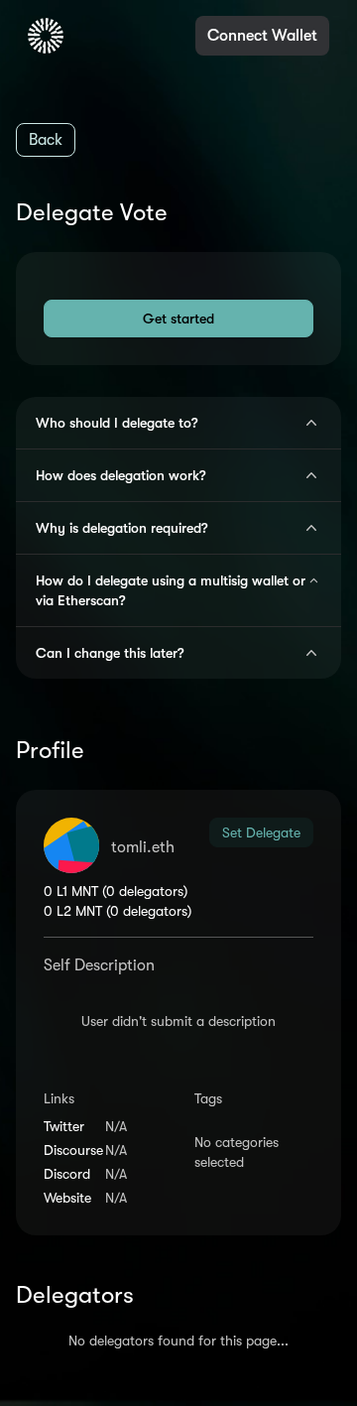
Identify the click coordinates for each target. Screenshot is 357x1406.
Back (45, 140)
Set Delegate (261, 832)
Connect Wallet (262, 36)
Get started (178, 318)
